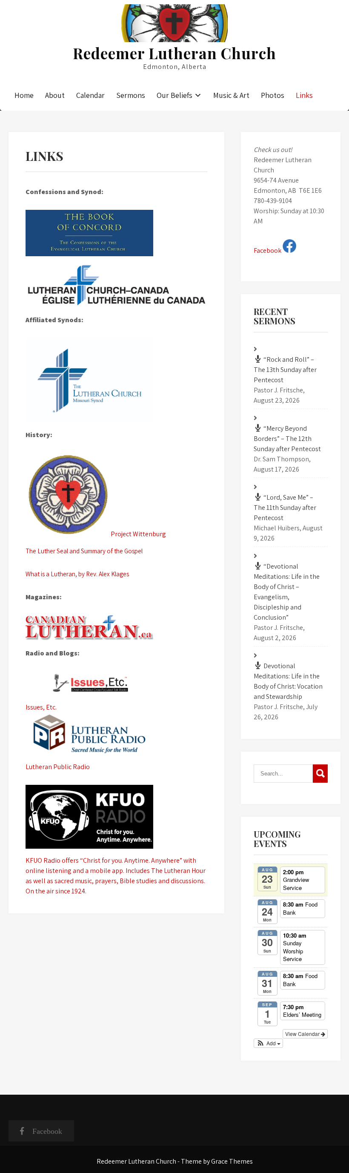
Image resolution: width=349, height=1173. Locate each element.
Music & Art (231, 95)
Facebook (268, 250)
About (55, 95)
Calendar (90, 95)
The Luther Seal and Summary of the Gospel (84, 551)
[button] (268, 1043)
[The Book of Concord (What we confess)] (116, 233)
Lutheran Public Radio (58, 766)
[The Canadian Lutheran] (116, 628)
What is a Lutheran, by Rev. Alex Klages (77, 574)
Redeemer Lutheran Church (174, 53)
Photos (272, 95)
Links (304, 95)
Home (24, 95)
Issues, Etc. (41, 707)
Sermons (130, 95)
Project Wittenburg (138, 533)
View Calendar (303, 1033)
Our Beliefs (174, 95)
